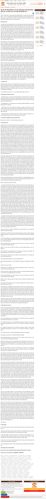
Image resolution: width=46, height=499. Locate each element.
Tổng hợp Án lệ (13, 7)
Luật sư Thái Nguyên (15, 472)
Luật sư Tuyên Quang (9, 471)
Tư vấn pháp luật (20, 459)
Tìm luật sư (30, 459)
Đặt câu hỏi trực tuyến (34, 488)
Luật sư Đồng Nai (3, 476)
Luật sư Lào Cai (15, 471)
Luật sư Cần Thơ (14, 476)
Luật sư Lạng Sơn (9, 472)
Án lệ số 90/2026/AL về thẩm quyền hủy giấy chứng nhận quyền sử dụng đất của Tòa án (42, 13)
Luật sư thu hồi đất (3, 468)
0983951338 (37, 4)
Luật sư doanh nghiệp (15, 468)
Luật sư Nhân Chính (27, 463)
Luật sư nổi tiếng (20, 464)
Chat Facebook (4, 494)
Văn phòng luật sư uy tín (24, 460)
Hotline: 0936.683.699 (5, 496)
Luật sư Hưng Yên (3, 471)
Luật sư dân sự (3, 467)
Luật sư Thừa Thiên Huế (20, 473)
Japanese (19, 0)
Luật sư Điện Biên (3, 472)
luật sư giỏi (5, 464)
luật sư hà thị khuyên (16, 463)
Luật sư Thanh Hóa (27, 472)
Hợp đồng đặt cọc (3, 456)
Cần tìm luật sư (20, 456)
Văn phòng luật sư (17, 460)
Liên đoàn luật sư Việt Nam (4, 459)
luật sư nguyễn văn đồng (4, 463)
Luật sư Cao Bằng (21, 472)
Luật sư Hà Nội (31, 464)
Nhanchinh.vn (11, 459)
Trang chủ (2, 7)
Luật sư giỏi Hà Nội (25, 464)
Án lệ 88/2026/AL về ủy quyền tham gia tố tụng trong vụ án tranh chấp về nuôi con (42, 22)
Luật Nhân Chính (22, 463)
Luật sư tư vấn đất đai (13, 467)
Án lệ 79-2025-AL (6, 455)
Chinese (15, 0)
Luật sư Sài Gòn (15, 477)
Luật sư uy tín (15, 464)
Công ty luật (24, 456)
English (11, 0)
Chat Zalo (3, 492)
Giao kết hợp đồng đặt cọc (21, 455)
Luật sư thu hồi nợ (9, 468)
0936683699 (37, 3)
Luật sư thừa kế (24, 467)
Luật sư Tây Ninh (9, 476)
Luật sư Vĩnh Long (3, 477)
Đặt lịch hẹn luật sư (34, 490)
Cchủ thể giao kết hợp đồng (13, 455)
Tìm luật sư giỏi (3, 460)
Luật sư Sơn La (20, 471)
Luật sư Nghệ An (3, 473)
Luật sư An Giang (19, 476)
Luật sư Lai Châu (25, 471)
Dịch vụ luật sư (29, 456)
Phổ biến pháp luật (7, 7)
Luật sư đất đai (8, 467)
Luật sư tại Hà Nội (10, 464)
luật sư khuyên (10, 463)
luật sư (2, 464)
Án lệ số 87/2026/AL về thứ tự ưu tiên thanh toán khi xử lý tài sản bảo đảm (42, 27)
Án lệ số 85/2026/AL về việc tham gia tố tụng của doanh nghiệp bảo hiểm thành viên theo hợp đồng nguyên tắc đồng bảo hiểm (42, 32)
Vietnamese (7, 0)
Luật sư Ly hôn (29, 467)
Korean (24, 0)
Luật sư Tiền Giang (9, 477)
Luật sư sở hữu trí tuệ (22, 468)
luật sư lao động (28, 468)
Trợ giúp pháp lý (25, 459)
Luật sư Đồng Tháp (25, 476)
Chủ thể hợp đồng (28, 455)
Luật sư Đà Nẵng (27, 473)
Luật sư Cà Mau (31, 476)
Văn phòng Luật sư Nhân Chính (10, 460)
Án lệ (16, 456)
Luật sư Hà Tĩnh (8, 473)
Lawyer (32, 463)
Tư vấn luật (15, 459)
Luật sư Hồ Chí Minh (20, 477)
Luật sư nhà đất (19, 467)
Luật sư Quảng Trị (14, 473)
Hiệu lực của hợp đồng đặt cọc (11, 456)
